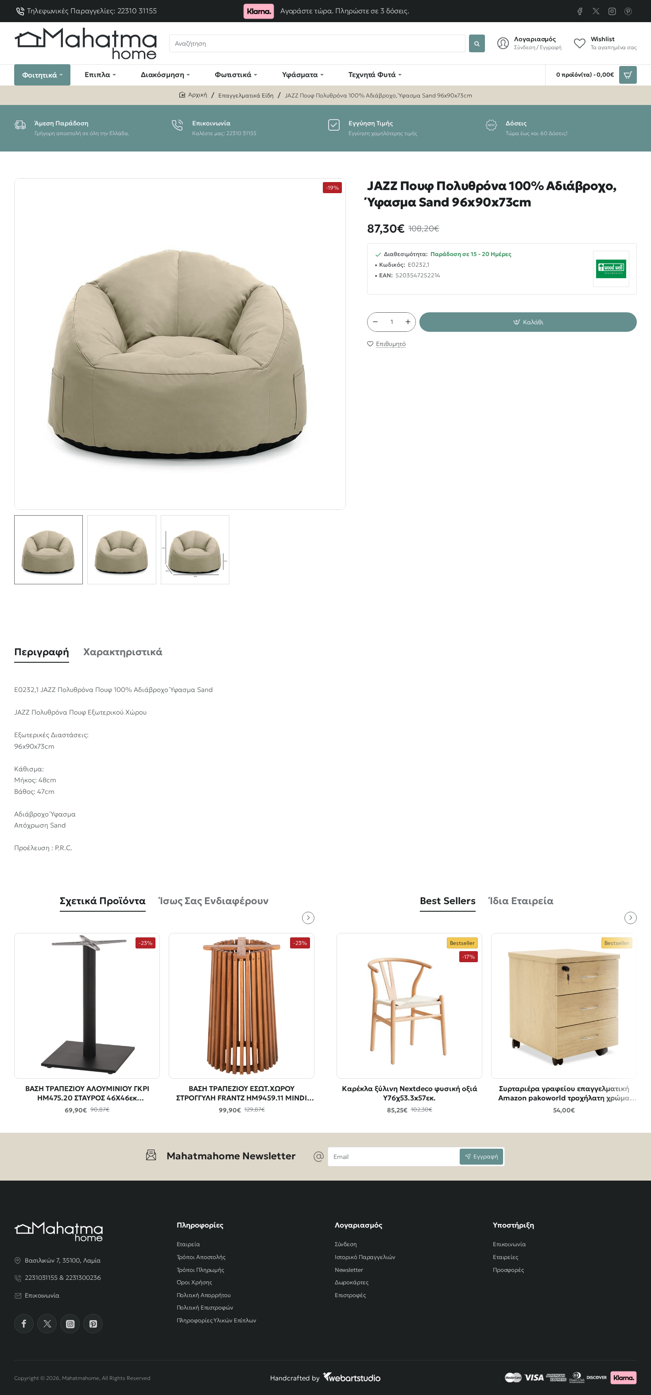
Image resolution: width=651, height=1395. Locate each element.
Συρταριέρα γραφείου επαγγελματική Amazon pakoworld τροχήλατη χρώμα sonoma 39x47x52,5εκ (564, 1093)
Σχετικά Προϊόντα (103, 901)
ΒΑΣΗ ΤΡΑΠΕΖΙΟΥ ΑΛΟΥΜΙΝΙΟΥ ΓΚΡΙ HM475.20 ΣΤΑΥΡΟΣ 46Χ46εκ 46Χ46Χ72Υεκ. (87, 1093)
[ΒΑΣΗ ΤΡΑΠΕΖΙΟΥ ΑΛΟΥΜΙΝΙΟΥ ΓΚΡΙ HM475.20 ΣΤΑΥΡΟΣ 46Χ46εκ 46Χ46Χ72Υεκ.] (87, 1005)
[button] (528, 322)
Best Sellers (448, 901)
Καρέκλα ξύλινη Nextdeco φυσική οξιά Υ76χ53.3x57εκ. (409, 1093)
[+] (408, 322)
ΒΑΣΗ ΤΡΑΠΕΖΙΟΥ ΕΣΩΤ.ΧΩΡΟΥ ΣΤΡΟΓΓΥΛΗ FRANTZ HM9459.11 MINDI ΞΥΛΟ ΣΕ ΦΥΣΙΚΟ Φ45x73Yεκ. (241, 1093)
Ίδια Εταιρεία (522, 901)
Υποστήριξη (513, 1224)
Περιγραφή (41, 652)
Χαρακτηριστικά (123, 652)
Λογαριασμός (358, 1224)
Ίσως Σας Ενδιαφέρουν (214, 901)
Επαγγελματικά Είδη (246, 95)
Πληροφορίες (200, 1224)
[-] (375, 322)
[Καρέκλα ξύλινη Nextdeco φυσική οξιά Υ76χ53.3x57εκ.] (409, 1005)
